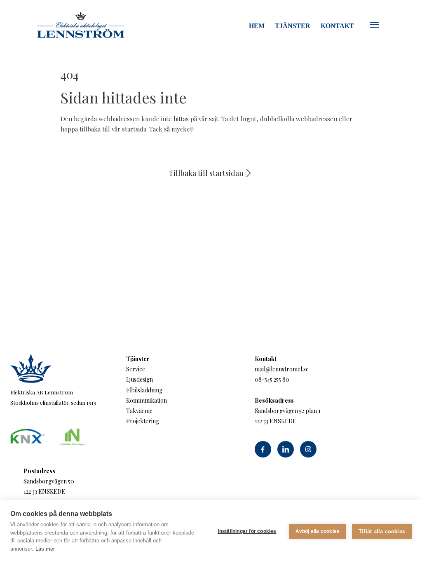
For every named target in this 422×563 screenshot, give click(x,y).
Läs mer (45, 549)
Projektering (142, 421)
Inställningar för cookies (247, 531)
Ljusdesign (139, 379)
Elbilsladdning (144, 390)
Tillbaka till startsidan (206, 173)
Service (135, 369)
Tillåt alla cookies (382, 531)
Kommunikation (146, 400)
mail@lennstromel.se (282, 369)
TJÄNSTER (292, 25)
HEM (257, 25)
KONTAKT (337, 25)
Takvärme (139, 411)
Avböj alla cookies (317, 531)
